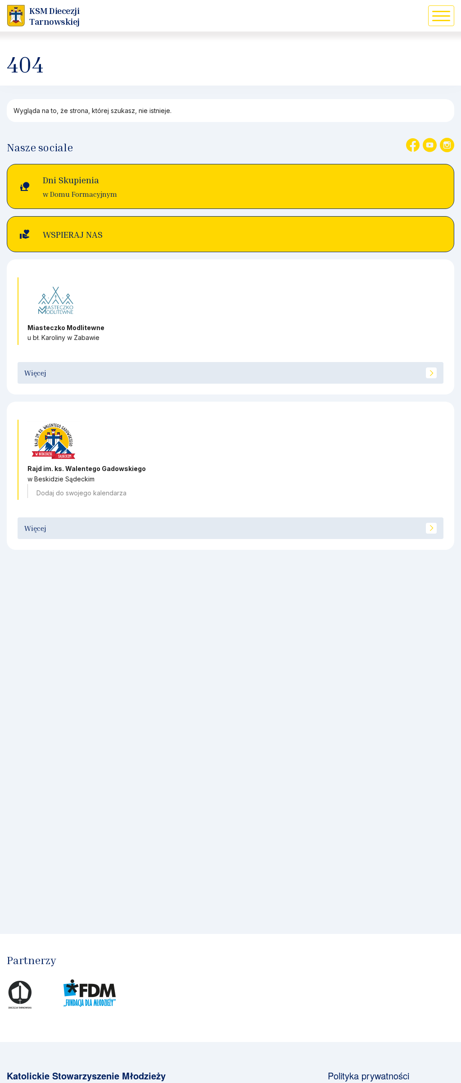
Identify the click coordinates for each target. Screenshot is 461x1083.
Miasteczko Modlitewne (65, 327)
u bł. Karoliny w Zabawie (63, 337)
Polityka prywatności (368, 1075)
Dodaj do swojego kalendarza (81, 493)
